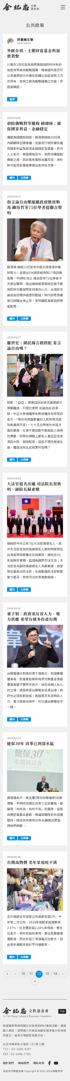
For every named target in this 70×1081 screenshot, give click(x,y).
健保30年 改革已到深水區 (30, 743)
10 (23, 973)
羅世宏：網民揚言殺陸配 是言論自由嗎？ (34, 345)
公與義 (24, 177)
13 (47, 973)
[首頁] (21, 6)
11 (31, 973)
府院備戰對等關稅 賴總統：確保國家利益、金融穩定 (34, 126)
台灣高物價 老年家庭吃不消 (32, 862)
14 (55, 973)
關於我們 (8, 1063)
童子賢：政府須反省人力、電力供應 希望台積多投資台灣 (33, 616)
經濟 (12, 99)
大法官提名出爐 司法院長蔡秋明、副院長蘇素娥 (34, 486)
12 (39, 973)
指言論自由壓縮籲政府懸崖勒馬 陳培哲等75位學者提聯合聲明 (34, 207)
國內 (12, 177)
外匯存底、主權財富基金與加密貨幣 (33, 53)
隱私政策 (38, 1063)
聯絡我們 (23, 1063)
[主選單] (63, 7)
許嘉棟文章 (25, 39)
